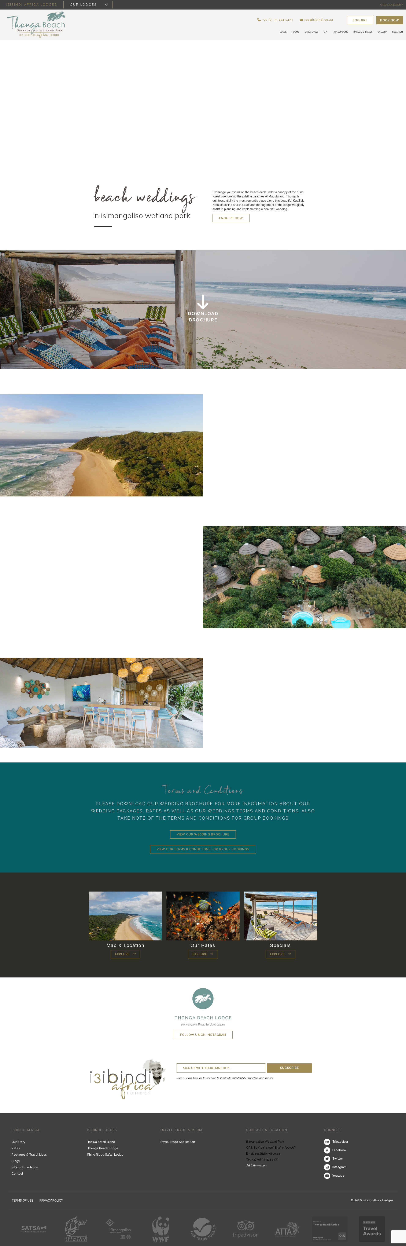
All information (256, 1165)
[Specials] (280, 915)
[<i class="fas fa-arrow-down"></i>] (203, 309)
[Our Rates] (203, 915)
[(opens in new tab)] (203, 998)
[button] (282, 19)
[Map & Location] (125, 915)
